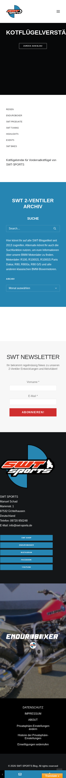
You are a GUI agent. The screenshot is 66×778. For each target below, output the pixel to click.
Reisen (10, 109)
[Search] (33, 228)
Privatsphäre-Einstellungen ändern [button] (33, 727)
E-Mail (33, 396)
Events (10, 140)
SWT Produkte (14, 122)
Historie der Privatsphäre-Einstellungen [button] (33, 737)
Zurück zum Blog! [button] (33, 46)
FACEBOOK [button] (26, 560)
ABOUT (33, 719)
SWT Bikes (11, 146)
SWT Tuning (12, 128)
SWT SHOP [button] (26, 538)
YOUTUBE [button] (26, 567)
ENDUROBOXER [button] (26, 545)
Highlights (12, 134)
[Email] (20, 774)
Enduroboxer (14, 115)
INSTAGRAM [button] (26, 552)
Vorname (33, 382)
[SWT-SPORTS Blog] (14, 11)
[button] (58, 11)
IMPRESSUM (33, 713)
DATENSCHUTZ (33, 707)
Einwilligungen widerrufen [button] (33, 744)
